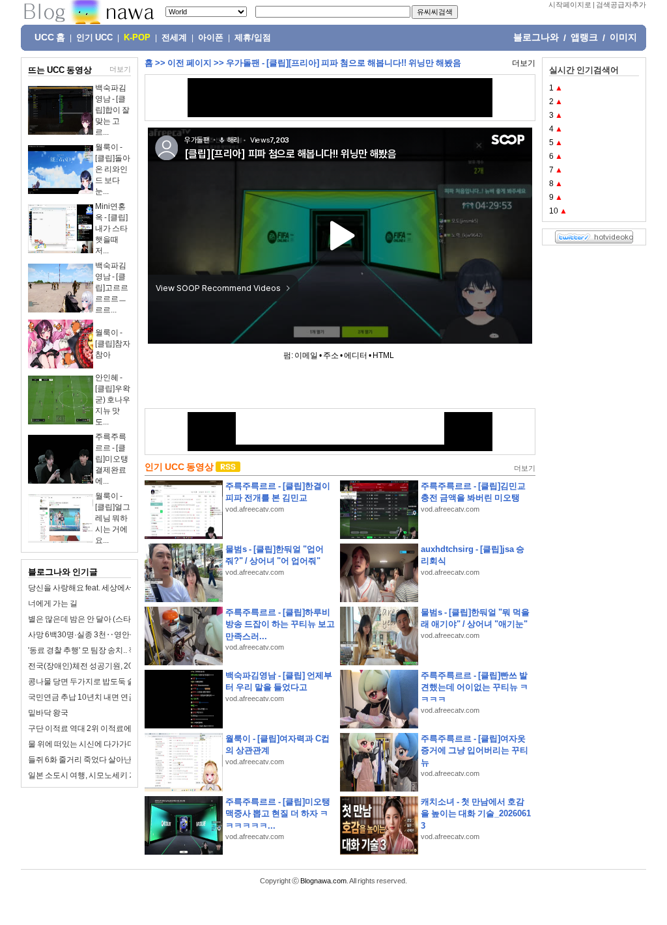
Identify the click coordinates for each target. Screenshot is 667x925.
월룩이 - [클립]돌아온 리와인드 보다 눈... (112, 169)
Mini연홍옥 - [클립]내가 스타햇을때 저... (111, 228)
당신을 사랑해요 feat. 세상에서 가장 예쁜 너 (102, 587)
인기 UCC (94, 37)
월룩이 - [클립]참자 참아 (112, 343)
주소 (331, 355)
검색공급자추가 (621, 4)
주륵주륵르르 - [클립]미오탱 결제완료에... (111, 459)
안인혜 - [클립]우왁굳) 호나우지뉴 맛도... (112, 399)
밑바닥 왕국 (48, 712)
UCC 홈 (50, 37)
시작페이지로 (569, 4)
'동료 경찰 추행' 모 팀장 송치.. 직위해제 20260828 (112, 650)
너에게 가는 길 (53, 603)
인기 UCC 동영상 (179, 467)
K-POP (137, 37)
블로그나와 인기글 (63, 572)
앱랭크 (584, 37)
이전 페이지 (189, 63)
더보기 (120, 69)
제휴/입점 (252, 37)
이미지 (623, 37)
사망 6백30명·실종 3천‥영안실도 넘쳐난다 (103, 634)
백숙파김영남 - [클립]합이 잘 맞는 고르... (112, 110)
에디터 (355, 355)
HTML (383, 355)
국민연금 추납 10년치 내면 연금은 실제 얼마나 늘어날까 (123, 697)
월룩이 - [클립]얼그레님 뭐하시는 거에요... (112, 518)
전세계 (174, 37)
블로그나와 (536, 37)
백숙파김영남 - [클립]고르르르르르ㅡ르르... (111, 287)
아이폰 (210, 37)
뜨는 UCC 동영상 (60, 70)
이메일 (306, 355)
